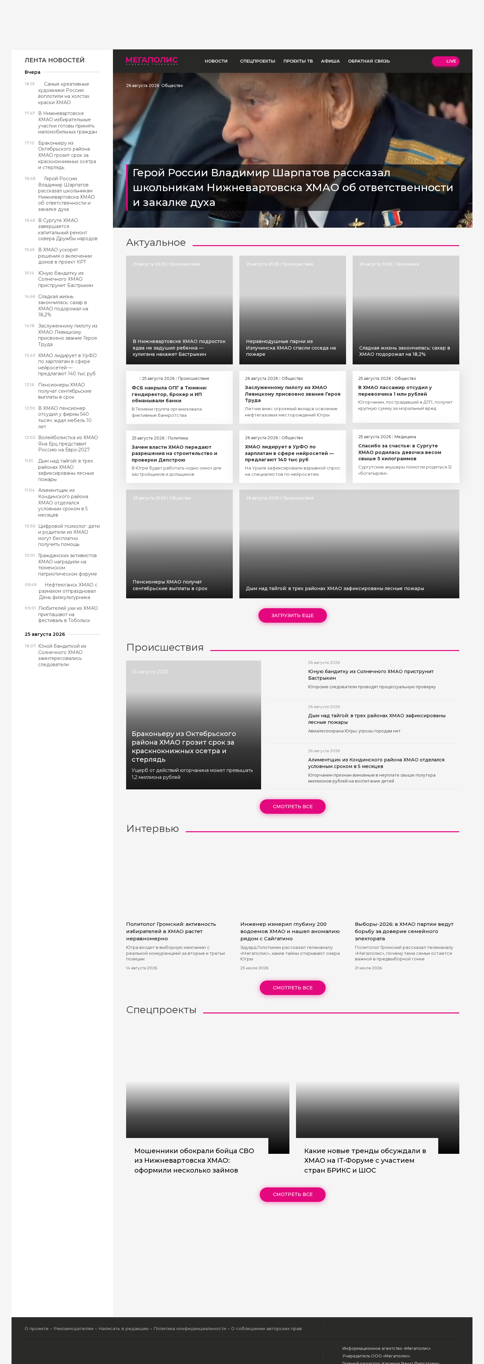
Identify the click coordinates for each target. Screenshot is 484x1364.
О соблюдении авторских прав (266, 1328)
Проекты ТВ (298, 61)
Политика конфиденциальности (189, 1328)
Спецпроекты (257, 61)
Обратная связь (369, 61)
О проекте (37, 1328)
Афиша (330, 61)
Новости (216, 61)
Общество (172, 85)
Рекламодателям (74, 1328)
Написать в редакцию (123, 1328)
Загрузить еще (293, 615)
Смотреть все (293, 807)
